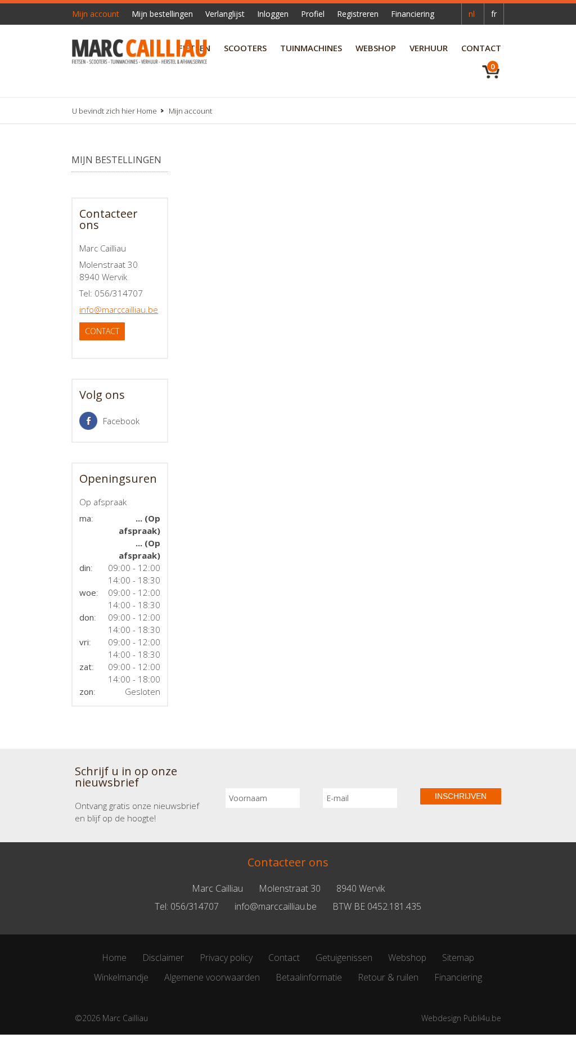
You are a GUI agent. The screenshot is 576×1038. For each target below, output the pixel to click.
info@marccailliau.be (118, 309)
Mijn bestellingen (162, 13)
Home (147, 111)
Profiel (313, 13)
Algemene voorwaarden (212, 977)
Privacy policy (226, 957)
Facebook (121, 420)
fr (494, 13)
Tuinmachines (311, 47)
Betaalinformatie (309, 977)
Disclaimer (163, 957)
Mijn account (95, 13)
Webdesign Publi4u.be (461, 1018)
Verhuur (429, 47)
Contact (481, 47)
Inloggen (273, 13)
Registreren (358, 13)
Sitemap (458, 957)
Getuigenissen (344, 957)
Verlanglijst (225, 13)
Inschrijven (461, 796)
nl (472, 13)
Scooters (245, 47)
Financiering (412, 13)
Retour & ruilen (388, 977)
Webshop (376, 47)
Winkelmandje (121, 977)
